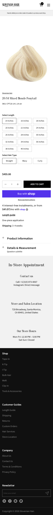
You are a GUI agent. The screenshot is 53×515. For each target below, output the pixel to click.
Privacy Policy (9, 472)
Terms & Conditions (12, 466)
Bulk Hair (6, 375)
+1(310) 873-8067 (28, 282)
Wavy (24, 160)
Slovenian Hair (7, 93)
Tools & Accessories (12, 391)
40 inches (25, 148)
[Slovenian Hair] (10, 5)
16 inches (25, 120)
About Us (6, 455)
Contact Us (7, 461)
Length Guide (8, 410)
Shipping (6, 415)
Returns (6, 421)
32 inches (9, 141)
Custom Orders (9, 426)
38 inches (9, 148)
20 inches (9, 127)
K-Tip (4, 364)
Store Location (9, 437)
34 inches (25, 141)
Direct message (32, 285)
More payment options (26, 200)
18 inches (40, 120)
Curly (40, 160)
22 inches (25, 127)
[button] (41, 5)
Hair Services (8, 431)
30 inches (40, 134)
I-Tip (4, 369)
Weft (4, 380)
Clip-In (5, 385)
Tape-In (6, 359)
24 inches (40, 127)
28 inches (25, 134)
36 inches (40, 141)
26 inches (9, 134)
